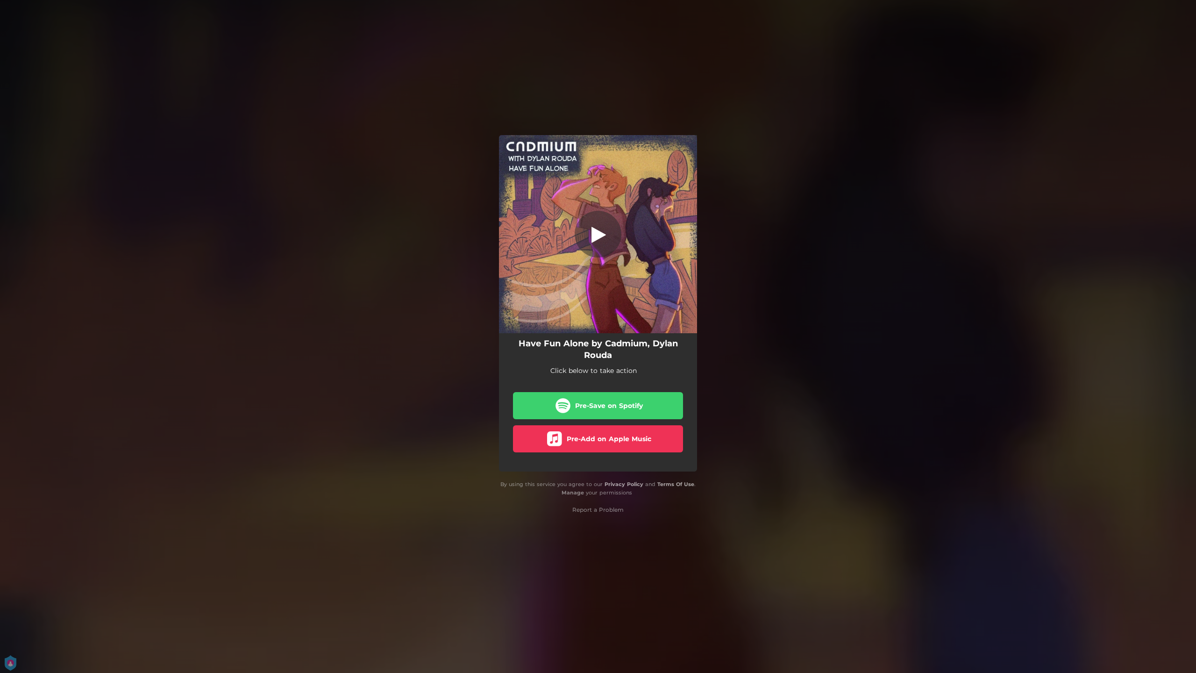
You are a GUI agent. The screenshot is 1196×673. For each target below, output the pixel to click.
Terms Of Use (675, 484)
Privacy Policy (624, 484)
